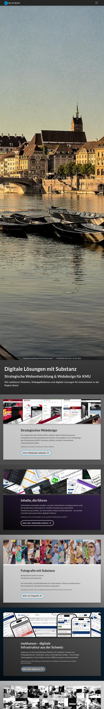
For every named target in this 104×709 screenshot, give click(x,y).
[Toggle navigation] (97, 3)
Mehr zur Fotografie (31, 596)
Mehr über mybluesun (32, 669)
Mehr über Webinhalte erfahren (36, 523)
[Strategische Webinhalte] (76, 482)
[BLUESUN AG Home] (10, 3)
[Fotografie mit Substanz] (76, 552)
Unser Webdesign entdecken (35, 453)
